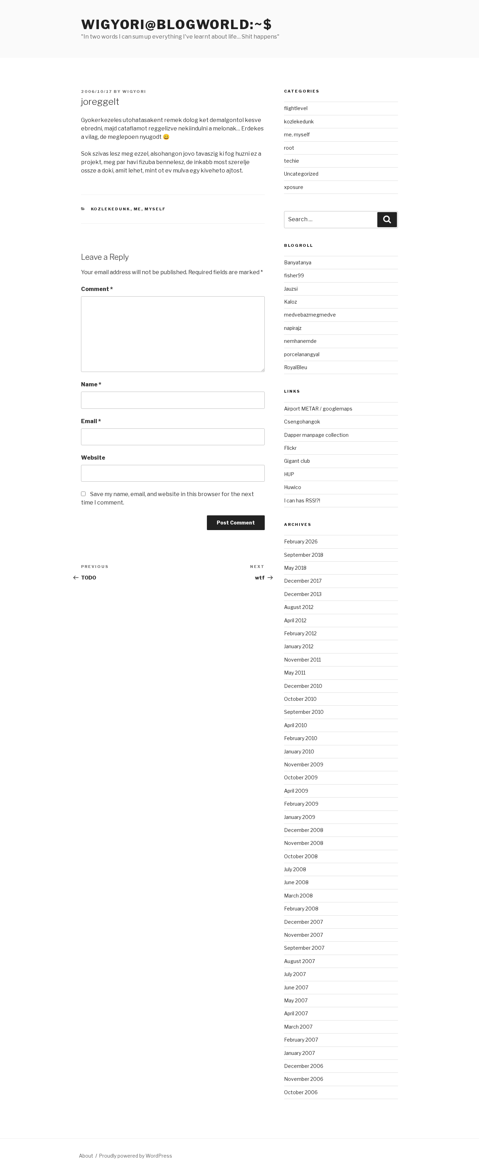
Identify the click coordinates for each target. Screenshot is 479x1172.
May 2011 (294, 673)
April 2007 (296, 1013)
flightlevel (296, 108)
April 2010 (295, 725)
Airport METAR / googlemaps (318, 409)
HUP (289, 474)
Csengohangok (302, 422)
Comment (97, 289)
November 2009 (303, 764)
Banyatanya (297, 262)
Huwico (292, 487)
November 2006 (303, 1079)
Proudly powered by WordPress (135, 1156)
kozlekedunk (110, 208)
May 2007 (296, 1000)
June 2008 (296, 882)
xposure (293, 187)
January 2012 (298, 646)
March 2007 (298, 1027)
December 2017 (303, 581)
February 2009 (301, 804)
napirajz (293, 328)
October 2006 (301, 1092)
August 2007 (299, 961)
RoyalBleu (295, 367)
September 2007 (304, 948)
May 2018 (295, 568)
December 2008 (303, 830)
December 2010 (303, 686)
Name (91, 384)
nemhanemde (300, 341)
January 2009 (299, 817)
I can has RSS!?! (302, 500)
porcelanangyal (301, 354)
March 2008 (298, 896)
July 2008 (295, 869)
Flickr (290, 448)
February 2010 (300, 738)
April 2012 (295, 620)
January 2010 (299, 751)
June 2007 (296, 987)
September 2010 (304, 712)
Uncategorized (301, 174)
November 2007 (303, 935)
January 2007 (299, 1053)
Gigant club (297, 461)
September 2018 (303, 555)
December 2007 (303, 922)
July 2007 (295, 974)
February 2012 (300, 633)
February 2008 (301, 909)
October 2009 (301, 777)
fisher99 (294, 275)
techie (291, 161)
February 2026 (301, 541)
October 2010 (300, 699)
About (86, 1156)
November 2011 (302, 660)
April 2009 (296, 791)
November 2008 (303, 843)
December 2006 (303, 1066)
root (289, 148)
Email (91, 421)
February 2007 (301, 1040)
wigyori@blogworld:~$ (176, 24)
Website (93, 457)
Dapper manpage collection (316, 435)
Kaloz (290, 302)
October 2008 (301, 856)
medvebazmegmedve (310, 315)
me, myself (150, 208)
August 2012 (298, 607)
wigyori (134, 91)
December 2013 (303, 594)
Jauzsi (291, 289)
